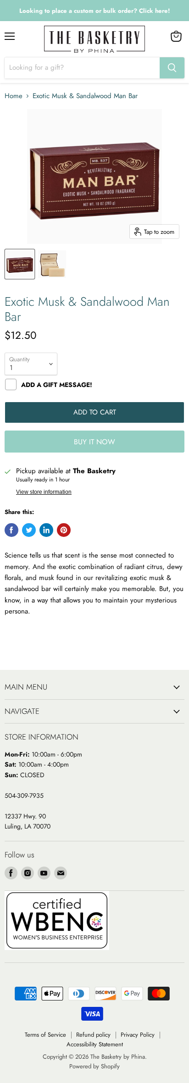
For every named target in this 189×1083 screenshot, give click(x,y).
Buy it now (94, 442)
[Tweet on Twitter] (29, 530)
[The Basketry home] (94, 39)
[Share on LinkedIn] (46, 530)
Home (13, 96)
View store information (44, 492)
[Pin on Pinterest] (64, 530)
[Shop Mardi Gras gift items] (94, 11)
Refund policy (93, 1034)
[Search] (172, 67)
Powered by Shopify (94, 1066)
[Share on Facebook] (11, 530)
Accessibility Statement (95, 1044)
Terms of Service (45, 1034)
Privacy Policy (138, 1034)
